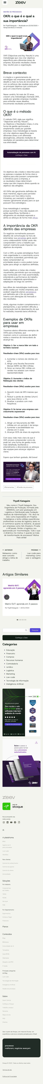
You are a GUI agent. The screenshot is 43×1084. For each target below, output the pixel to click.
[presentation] (21, 589)
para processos (7, 847)
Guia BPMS (6, 954)
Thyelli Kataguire (11, 26)
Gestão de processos (12, 12)
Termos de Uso (7, 1070)
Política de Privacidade (10, 1076)
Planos (5, 926)
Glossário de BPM (8, 962)
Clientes (5, 1022)
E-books (5, 966)
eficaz (35, 217)
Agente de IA (7, 845)
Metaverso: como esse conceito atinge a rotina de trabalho (10, 555)
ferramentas (9, 487)
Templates (6, 950)
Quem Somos (7, 1000)
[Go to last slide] (6, 597)
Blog (4, 938)
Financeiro (10, 653)
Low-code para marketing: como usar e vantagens (33, 554)
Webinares (6, 958)
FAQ (4, 1018)
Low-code (10, 677)
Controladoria (12, 663)
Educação (10, 650)
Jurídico (9, 667)
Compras (10, 657)
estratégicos (31, 292)
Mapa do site (7, 1015)
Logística (10, 670)
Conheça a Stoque (8, 1004)
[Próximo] (36, 597)
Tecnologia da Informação (17, 680)
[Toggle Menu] (5, 2)
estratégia (22, 238)
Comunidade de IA (8, 946)
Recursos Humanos (14, 660)
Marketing (10, 674)
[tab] (17, 619)
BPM (4, 841)
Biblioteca (6, 942)
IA (3, 830)
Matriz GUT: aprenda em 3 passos (21, 604)
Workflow (5, 855)
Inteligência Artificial (15, 684)
